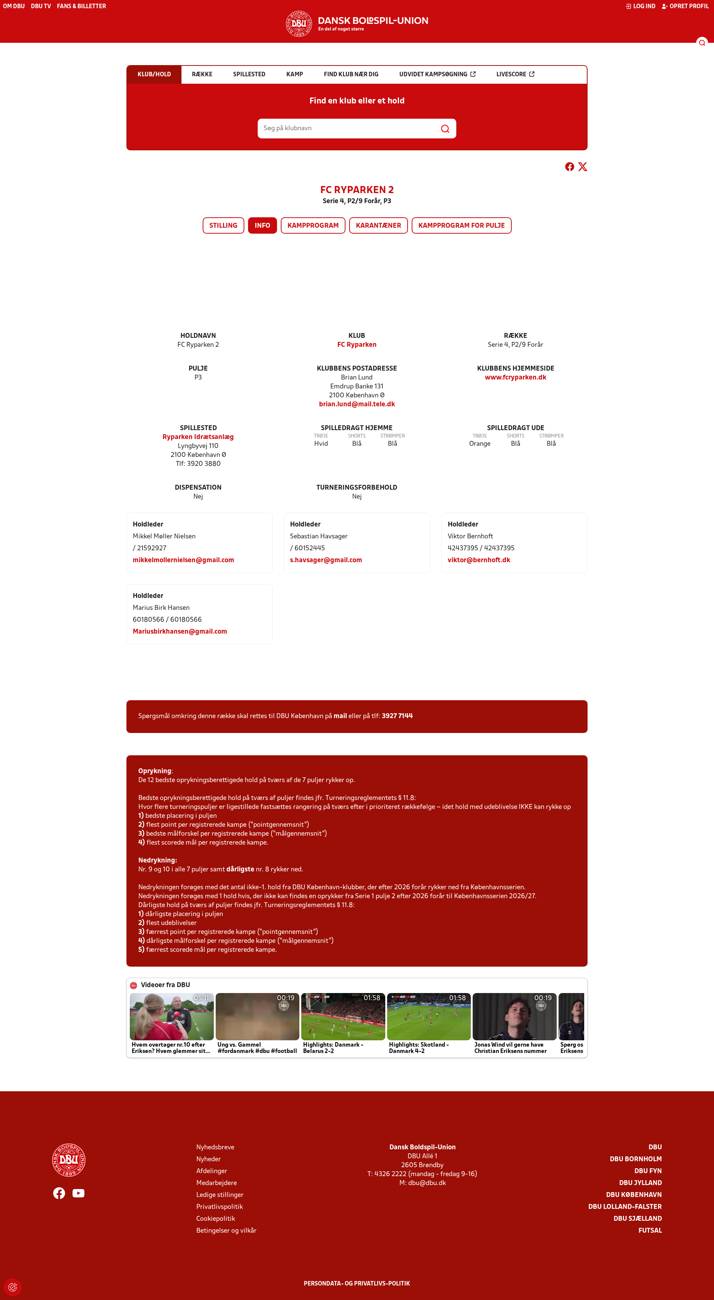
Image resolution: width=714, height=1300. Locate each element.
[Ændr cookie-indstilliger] (13, 1287)
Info (262, 226)
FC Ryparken (357, 345)
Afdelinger (211, 1171)
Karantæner (378, 226)
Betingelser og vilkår (226, 1231)
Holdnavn (198, 336)
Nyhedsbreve (215, 1147)
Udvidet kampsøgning (433, 74)
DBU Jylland (640, 1183)
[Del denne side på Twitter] (583, 168)
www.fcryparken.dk (515, 378)
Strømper (392, 436)
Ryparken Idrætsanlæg (198, 437)
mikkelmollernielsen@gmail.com (183, 560)
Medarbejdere (216, 1183)
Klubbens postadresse (357, 369)
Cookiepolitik (215, 1219)
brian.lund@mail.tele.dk (357, 404)
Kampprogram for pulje (461, 226)
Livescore (511, 74)
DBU (655, 1147)
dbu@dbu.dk (427, 1183)
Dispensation (198, 488)
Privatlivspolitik (219, 1207)
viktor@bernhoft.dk (479, 560)
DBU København (634, 1195)
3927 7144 (397, 716)
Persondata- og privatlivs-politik (357, 1284)
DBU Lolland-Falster (625, 1207)
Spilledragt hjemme (357, 428)
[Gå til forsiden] (357, 24)
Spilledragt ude (515, 428)
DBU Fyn (648, 1171)
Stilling (223, 226)
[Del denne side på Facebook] (569, 168)
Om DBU (14, 6)
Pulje (198, 369)
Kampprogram (313, 226)
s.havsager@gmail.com (326, 560)
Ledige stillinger (220, 1195)
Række (515, 336)
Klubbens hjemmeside (515, 369)
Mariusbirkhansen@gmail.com (180, 632)
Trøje (321, 436)
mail (340, 716)
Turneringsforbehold (356, 488)
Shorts (357, 436)
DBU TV (41, 6)
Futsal (650, 1231)
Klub (356, 336)
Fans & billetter (81, 6)
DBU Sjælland (638, 1219)
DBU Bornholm (636, 1159)
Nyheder (208, 1159)
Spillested (198, 428)
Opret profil (689, 6)
